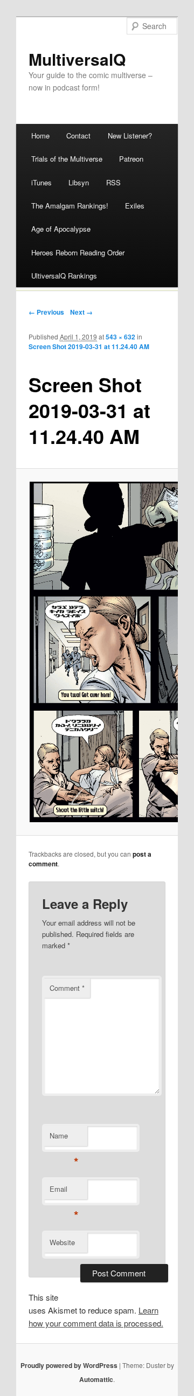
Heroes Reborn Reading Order (77, 252)
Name (64, 1138)
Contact (78, 135)
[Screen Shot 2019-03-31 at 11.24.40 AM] (97, 652)
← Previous (46, 312)
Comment (67, 988)
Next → (81, 312)
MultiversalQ (77, 59)
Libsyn (78, 182)
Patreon (131, 159)
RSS (113, 182)
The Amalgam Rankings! (69, 205)
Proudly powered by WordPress (68, 1365)
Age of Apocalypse (61, 229)
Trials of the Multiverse (66, 159)
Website (62, 1242)
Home (40, 135)
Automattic (96, 1379)
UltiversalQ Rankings (64, 275)
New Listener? (130, 135)
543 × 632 (120, 337)
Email (64, 1191)
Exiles (134, 205)
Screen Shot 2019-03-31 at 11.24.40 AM (89, 346)
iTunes (41, 182)
